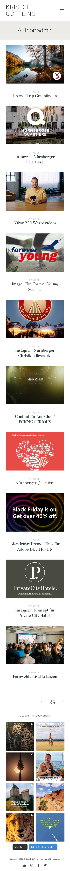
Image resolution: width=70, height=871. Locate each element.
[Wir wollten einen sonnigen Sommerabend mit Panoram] (20, 797)
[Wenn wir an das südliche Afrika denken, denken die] (50, 797)
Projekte (35, 92)
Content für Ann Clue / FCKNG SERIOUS (35, 397)
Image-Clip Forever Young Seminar (35, 265)
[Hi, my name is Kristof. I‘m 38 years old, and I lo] (50, 766)
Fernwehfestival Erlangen (35, 655)
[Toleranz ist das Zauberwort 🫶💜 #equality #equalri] (50, 827)
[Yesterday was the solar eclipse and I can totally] (20, 766)
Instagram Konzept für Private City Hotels (35, 591)
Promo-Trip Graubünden (35, 74)
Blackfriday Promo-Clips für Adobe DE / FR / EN (35, 525)
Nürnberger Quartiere (35, 461)
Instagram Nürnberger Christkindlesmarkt (35, 331)
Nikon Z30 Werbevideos (35, 201)
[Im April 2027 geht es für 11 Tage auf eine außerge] (50, 736)
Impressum (44, 859)
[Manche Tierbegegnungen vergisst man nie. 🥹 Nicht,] (20, 827)
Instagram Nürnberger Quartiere (35, 138)
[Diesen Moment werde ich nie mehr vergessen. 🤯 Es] (20, 736)
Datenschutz (55, 859)
